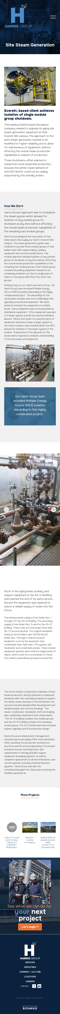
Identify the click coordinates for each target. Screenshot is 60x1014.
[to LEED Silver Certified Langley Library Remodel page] (12, 827)
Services (30, 962)
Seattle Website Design (30, 1006)
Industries (30, 967)
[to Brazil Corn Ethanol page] (30, 827)
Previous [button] (6, 509)
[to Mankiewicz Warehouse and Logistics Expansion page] (48, 827)
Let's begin (29, 926)
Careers (30, 981)
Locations (30, 976)
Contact (25, 986)
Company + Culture (30, 972)
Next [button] (53, 509)
